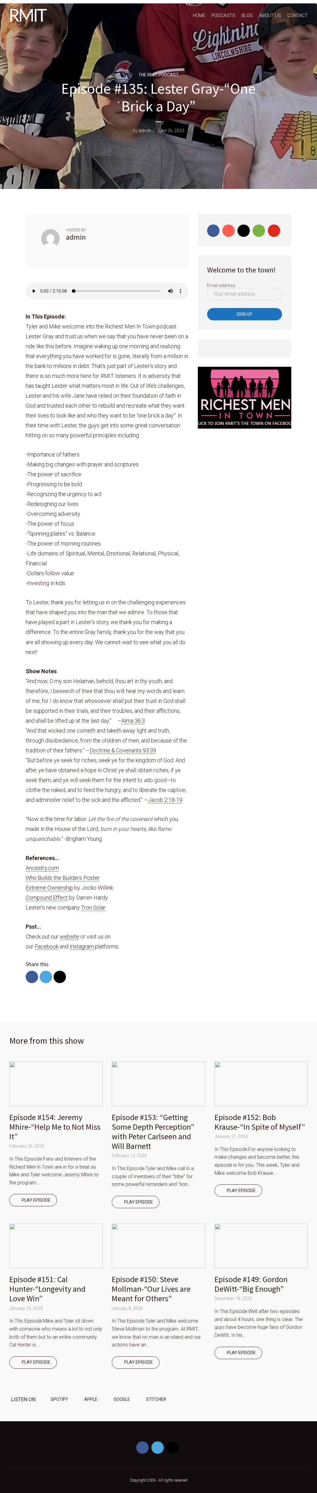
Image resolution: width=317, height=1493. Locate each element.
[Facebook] (213, 231)
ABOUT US (270, 15)
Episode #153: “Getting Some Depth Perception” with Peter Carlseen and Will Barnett (153, 1131)
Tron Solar (93, 907)
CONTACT (297, 15)
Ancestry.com (42, 868)
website (69, 936)
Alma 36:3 (133, 720)
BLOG (247, 15)
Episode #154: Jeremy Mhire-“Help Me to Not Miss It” (55, 1126)
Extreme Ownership (49, 887)
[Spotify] (259, 231)
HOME (199, 15)
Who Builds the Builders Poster (63, 878)
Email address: (221, 285)
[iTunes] (228, 231)
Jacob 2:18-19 (165, 800)
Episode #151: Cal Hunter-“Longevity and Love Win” (47, 1288)
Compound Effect (47, 897)
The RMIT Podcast (158, 74)
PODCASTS (223, 15)
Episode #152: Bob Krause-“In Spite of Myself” (260, 1122)
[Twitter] (157, 1447)
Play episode (36, 1200)
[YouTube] (274, 231)
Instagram (82, 946)
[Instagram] (243, 231)
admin (145, 130)
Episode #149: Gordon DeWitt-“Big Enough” (251, 1284)
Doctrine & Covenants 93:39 (122, 750)
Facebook (47, 946)
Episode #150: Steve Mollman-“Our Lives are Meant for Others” (151, 1288)
